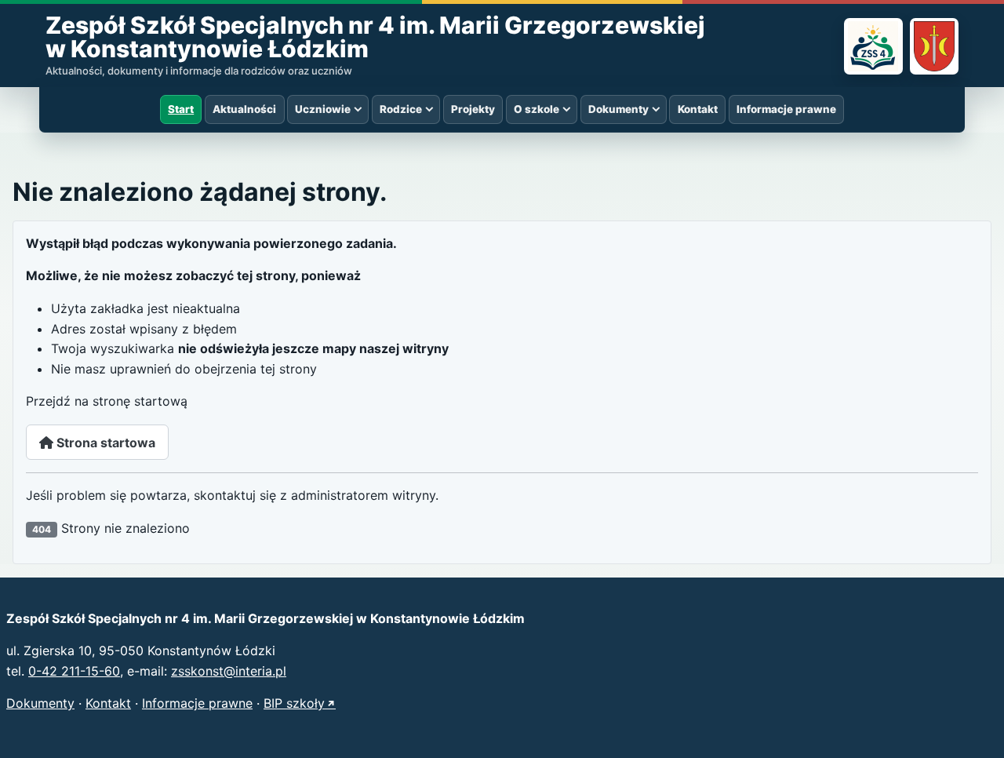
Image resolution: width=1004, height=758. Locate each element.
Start (181, 109)
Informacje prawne (786, 109)
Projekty (473, 109)
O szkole (536, 109)
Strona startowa (104, 442)
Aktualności (244, 109)
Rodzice (401, 109)
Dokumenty (618, 109)
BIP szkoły (294, 703)
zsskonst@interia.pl (228, 671)
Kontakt (698, 109)
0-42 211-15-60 (74, 671)
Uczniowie (323, 109)
